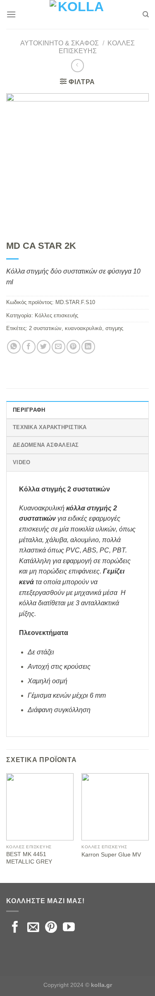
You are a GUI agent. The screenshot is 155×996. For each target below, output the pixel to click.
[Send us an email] (33, 928)
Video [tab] (21, 462)
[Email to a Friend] (58, 347)
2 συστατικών (45, 328)
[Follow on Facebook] (15, 928)
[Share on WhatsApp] (14, 347)
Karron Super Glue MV (111, 855)
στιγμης (114, 328)
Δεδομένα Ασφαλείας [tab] (46, 445)
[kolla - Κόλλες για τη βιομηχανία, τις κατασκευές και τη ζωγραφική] (77, 14)
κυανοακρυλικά (83, 328)
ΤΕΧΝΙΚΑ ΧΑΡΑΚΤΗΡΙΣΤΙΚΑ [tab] (50, 427)
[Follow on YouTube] (69, 928)
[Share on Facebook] (29, 347)
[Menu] (11, 14)
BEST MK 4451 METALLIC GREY (29, 858)
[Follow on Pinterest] (51, 928)
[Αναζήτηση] (146, 14)
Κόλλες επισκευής (56, 315)
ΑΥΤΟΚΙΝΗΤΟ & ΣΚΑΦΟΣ (59, 43)
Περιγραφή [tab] (29, 410)
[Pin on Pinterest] (73, 347)
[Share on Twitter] (43, 347)
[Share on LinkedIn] (88, 347)
